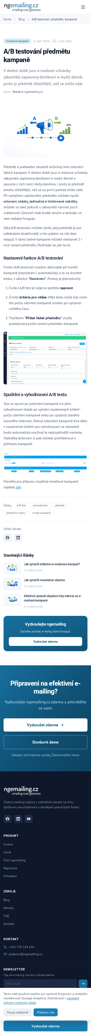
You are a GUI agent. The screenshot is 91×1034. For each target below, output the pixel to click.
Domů (7, 19)
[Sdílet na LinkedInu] (18, 538)
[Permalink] (65, 258)
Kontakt (9, 924)
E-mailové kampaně (17, 41)
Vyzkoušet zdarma (45, 641)
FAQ (6, 916)
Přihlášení (10, 876)
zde (18, 487)
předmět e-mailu (15, 512)
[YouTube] (29, 819)
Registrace (10, 868)
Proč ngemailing (15, 860)
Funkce (8, 844)
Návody (9, 908)
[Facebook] (7, 819)
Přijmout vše (45, 1012)
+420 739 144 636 (21, 947)
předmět (59, 505)
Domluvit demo (45, 742)
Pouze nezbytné (17, 1012)
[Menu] (83, 7)
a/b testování (40, 505)
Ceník (7, 852)
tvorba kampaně (41, 512)
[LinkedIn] (18, 819)
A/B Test (21, 505)
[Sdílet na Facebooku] (7, 538)
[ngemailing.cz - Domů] (22, 7)
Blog (22, 19)
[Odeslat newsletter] (83, 983)
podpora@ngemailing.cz (25, 954)
